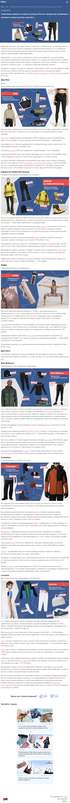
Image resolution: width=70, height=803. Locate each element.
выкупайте (56, 683)
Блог (3, 7)
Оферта (64, 801)
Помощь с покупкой (40, 73)
